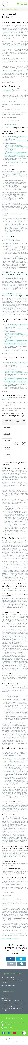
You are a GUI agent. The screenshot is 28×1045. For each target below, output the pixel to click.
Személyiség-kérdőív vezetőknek (11, 980)
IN (9, 1033)
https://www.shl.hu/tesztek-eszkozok (16, 152)
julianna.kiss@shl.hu (8, 90)
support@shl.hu (8, 1027)
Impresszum (19, 1038)
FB (3, 1033)
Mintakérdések (8, 1006)
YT (14, 1033)
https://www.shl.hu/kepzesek (13, 145)
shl (24, 1033)
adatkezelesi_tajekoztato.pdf (10, 938)
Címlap (2, 9)
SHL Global (11, 1038)
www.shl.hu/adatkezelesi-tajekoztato (13, 46)
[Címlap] (5, 4)
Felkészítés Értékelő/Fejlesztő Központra (15, 1004)
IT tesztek (4, 982)
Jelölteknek (5, 998)
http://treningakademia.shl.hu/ (14, 161)
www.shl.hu (5, 399)
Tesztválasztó (5, 995)
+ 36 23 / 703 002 (8, 1025)
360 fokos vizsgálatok (8, 985)
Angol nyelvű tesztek (7, 977)
